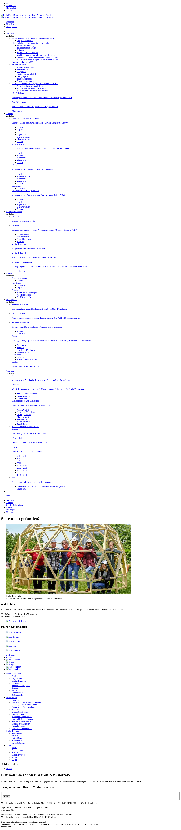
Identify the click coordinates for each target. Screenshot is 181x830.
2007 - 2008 (22, 468)
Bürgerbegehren (23, 234)
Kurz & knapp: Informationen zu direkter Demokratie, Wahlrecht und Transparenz (46, 318)
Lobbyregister (23, 76)
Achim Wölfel (23, 410)
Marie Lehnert (23, 417)
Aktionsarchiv (17, 111)
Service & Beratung (14, 211)
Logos (19, 288)
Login (14, 759)
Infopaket (10, 22)
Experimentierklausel (26, 81)
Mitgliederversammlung (27, 394)
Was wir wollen (23, 137)
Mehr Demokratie (13, 674)
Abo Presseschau (24, 295)
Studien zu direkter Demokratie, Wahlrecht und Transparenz (37, 327)
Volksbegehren (23, 237)
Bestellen (21, 334)
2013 (19, 458)
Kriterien (20, 50)
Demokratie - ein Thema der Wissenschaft (29, 442)
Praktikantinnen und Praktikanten (25, 426)
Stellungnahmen (23, 352)
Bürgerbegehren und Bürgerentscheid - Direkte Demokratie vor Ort (40, 123)
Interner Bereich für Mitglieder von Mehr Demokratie (34, 257)
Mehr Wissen (11, 697)
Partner (15, 690)
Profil (14, 676)
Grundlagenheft (18, 313)
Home (9, 496)
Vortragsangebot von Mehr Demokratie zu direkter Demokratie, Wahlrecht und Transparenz (50, 266)
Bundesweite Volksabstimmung (25, 707)
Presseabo (16, 290)
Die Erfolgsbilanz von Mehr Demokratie (28, 451)
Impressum (11, 6)
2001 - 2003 (22, 473)
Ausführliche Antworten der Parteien (32, 91)
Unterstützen (17, 738)
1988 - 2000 (22, 475)
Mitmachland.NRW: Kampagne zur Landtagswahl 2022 (35, 83)
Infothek (15, 757)
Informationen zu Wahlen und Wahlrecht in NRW (32, 169)
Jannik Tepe (22, 424)
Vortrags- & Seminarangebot (24, 262)
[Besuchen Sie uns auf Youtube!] (13, 641)
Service (9, 745)
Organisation (17, 678)
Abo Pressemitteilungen (27, 292)
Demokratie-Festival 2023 (22, 62)
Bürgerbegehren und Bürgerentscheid (27, 118)
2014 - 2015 (22, 456)
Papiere (15, 336)
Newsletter (10, 24)
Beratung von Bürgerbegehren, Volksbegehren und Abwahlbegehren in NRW (44, 230)
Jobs (13, 477)
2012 (19, 461)
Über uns (10, 371)
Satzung (15, 429)
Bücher (15, 362)
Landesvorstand (23, 396)
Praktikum (21, 489)
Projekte (15, 736)
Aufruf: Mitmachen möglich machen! (32, 86)
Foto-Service (17, 283)
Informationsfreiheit (20, 712)
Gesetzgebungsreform (21, 724)
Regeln (20, 130)
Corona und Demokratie (22, 728)
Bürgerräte (21, 72)
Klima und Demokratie (21, 721)
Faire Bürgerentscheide (21, 102)
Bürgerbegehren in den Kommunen (26, 702)
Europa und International (22, 716)
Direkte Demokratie (25, 67)
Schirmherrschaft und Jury (28, 52)
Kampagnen (17, 733)
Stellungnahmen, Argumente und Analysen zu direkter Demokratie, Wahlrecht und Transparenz (51, 341)
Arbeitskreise (22, 398)
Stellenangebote (18, 695)
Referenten (21, 271)
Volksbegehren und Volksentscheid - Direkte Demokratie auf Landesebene (43, 148)
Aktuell (20, 127)
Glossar (20, 141)
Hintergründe (11, 299)
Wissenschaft (17, 438)
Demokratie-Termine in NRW (24, 221)
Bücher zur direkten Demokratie (25, 366)
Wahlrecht (16, 709)
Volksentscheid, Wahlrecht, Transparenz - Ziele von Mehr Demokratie (41, 380)
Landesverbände (18, 693)
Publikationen (17, 750)
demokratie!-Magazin (21, 304)
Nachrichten (17, 740)
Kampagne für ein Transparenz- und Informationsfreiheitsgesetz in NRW (42, 97)
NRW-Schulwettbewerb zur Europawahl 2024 (31, 43)
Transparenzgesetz (24, 79)
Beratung (15, 225)
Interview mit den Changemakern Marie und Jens (37, 57)
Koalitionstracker (19, 64)
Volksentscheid (18, 144)
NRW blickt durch (19, 93)
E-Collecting (22, 357)
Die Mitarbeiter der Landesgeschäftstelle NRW (31, 405)
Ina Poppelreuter (24, 414)
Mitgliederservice (19, 244)
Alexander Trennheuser (27, 412)
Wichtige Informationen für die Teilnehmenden (36, 55)
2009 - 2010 (22, 465)
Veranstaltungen (18, 743)
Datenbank (21, 132)
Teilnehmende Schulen (26, 48)
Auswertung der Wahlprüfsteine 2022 (32, 88)
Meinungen (16, 355)
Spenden (15, 752)
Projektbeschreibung (25, 40)
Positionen (21, 345)
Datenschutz (11, 8)
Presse (9, 273)
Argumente (21, 134)
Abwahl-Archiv (23, 176)
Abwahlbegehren (24, 239)
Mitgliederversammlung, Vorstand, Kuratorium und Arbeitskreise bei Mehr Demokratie (48, 389)
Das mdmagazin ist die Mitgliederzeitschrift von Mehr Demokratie (39, 309)
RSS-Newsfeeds (24, 297)
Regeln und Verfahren (26, 350)
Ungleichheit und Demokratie (24, 719)
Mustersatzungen (24, 139)
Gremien (15, 385)
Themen (9, 113)
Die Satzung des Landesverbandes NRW (29, 433)
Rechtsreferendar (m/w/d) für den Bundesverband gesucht (41, 486)
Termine (15, 216)
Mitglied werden (18, 755)
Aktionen (10, 33)
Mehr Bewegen (12, 731)
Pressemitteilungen (19, 278)
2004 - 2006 (22, 470)
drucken (9, 657)
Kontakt (9, 3)
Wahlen (15, 165)
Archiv (20, 155)
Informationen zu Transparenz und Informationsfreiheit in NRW (38, 195)
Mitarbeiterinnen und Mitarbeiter (25, 401)
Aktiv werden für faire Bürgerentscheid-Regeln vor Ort (35, 106)
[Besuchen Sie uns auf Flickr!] (12, 646)
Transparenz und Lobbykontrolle (25, 191)
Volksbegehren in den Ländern (24, 705)
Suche (9, 10)
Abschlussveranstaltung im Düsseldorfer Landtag (37, 60)
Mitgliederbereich (19, 253)
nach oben (10, 655)
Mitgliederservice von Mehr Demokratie (28, 248)
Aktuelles (21, 188)
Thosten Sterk (23, 419)
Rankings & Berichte (20, 322)
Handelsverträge (18, 726)
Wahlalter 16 (22, 69)
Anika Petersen (23, 422)
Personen (21, 285)
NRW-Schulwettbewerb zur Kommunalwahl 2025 (33, 38)
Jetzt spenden (11, 26)
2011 (19, 463)
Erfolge (15, 447)
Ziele (14, 376)
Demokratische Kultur (21, 714)
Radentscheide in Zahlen (27, 359)
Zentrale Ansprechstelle (27, 74)
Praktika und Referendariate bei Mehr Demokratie (32, 482)
